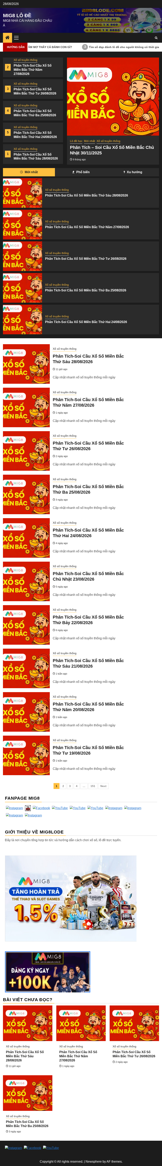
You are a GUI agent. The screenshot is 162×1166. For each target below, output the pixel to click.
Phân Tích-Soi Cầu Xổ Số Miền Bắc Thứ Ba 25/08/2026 (85, 290)
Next (103, 786)
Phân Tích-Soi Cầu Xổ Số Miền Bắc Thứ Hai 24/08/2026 (86, 322)
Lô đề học (76, 141)
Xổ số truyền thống (25, 59)
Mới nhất (89, 141)
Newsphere (94, 1161)
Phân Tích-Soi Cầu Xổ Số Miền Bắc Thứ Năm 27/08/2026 (33, 70)
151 (92, 786)
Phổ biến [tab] (82, 172)
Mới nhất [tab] (31, 172)
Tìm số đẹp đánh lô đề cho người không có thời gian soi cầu (102, 47)
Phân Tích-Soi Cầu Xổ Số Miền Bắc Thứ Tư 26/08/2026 (85, 258)
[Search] (156, 38)
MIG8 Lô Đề (17, 15)
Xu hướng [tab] (134, 172)
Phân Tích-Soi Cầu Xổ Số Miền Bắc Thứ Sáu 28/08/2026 (86, 195)
